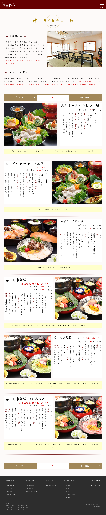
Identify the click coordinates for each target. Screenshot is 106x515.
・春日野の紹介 (10, 485)
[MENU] (102, 4)
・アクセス (8, 488)
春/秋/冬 (19, 97)
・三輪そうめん (70, 494)
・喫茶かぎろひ (51, 485)
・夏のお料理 (28, 488)
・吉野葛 (67, 485)
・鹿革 (67, 488)
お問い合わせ (97, 485)
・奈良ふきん (69, 497)
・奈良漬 (67, 491)
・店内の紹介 (9, 491)
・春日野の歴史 (10, 494)
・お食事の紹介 (29, 485)
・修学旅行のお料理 (30, 491)
